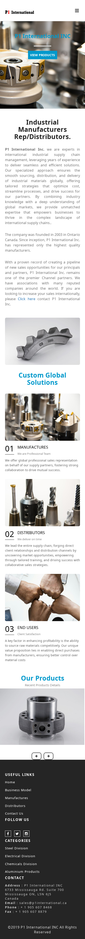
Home (10, 782)
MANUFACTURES (32, 447)
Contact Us (14, 813)
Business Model (18, 790)
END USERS (27, 627)
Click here (26, 298)
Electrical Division (20, 856)
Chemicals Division (21, 864)
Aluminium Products (22, 871)
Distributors (15, 805)
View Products (42, 716)
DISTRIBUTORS (31, 532)
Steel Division (16, 848)
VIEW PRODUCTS (43, 54)
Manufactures (16, 798)
